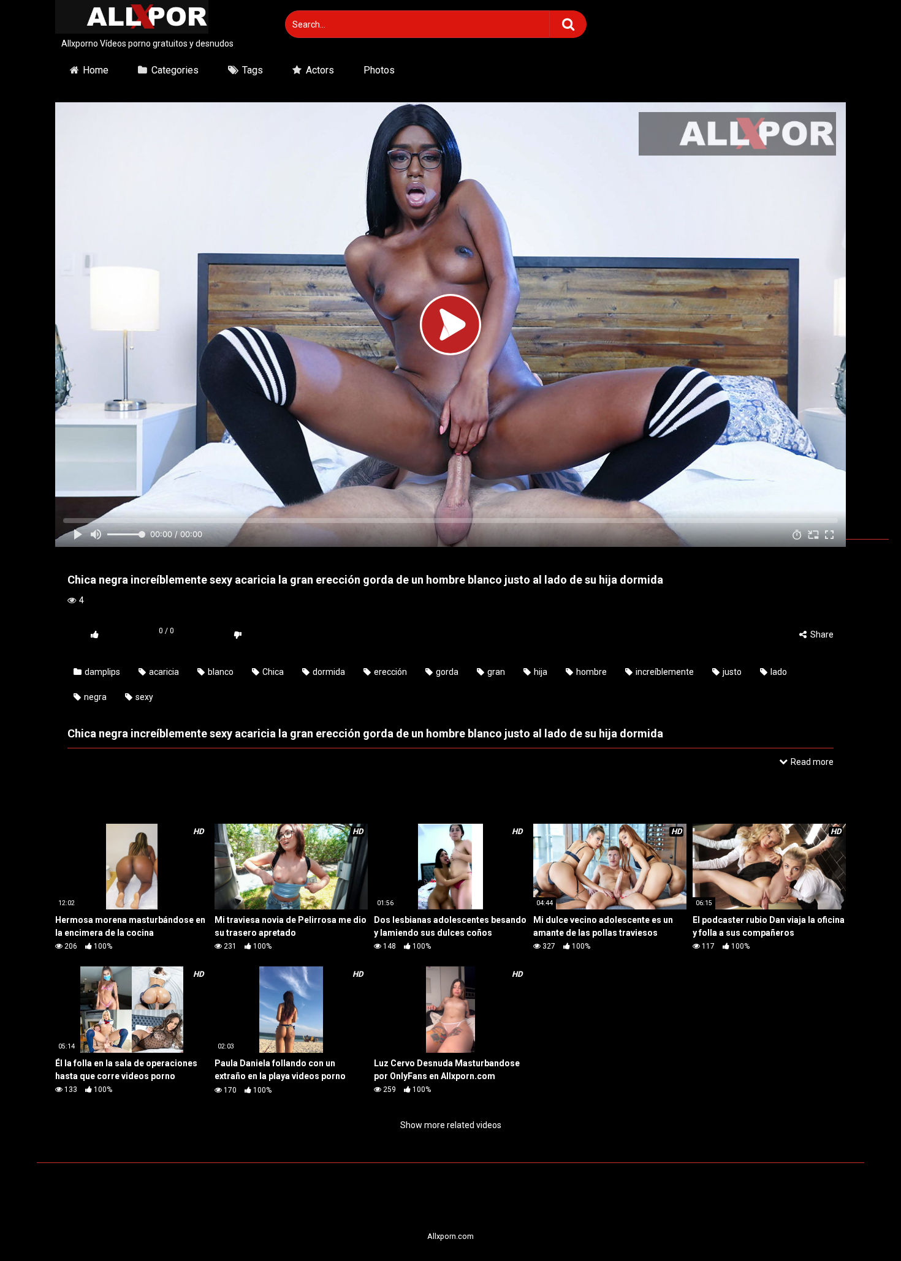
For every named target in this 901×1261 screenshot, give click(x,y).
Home (95, 70)
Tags (252, 70)
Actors (320, 70)
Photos (379, 70)
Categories (175, 70)
